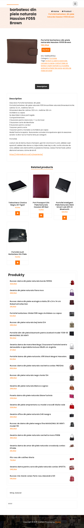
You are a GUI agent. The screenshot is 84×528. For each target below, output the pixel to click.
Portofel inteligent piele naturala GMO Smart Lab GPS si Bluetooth (64, 206)
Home (56, 11)
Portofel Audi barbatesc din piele (18, 253)
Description (42, 86)
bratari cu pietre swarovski (56, 61)
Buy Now (46, 50)
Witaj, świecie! (16, 493)
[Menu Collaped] (75, 4)
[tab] (42, 86)
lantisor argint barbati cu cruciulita (55, 66)
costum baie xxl (61, 63)
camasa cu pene (47, 63)
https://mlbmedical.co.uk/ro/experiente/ (26, 154)
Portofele (53, 58)
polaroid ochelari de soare (51, 68)
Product (68, 11)
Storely (58, 522)
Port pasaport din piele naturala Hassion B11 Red (41, 205)
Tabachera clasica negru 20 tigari (18, 204)
